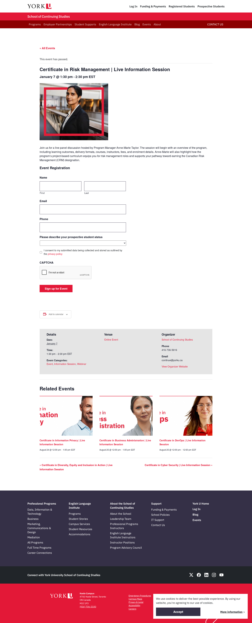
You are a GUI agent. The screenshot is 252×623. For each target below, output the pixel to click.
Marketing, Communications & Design (39, 528)
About (157, 24)
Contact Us (158, 525)
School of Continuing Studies (48, 16)
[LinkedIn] (206, 575)
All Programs (35, 542)
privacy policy (55, 254)
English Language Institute (115, 24)
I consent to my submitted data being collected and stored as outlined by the (83, 252)
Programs (35, 24)
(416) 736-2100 (88, 606)
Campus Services (79, 524)
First (42, 193)
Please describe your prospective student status (71, 237)
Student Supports (85, 24)
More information (231, 612)
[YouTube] (221, 575)
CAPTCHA (46, 262)
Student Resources (80, 529)
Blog (137, 24)
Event (50, 364)
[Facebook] (199, 575)
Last (86, 193)
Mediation (33, 537)
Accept (178, 612)
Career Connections (39, 552)
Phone (44, 219)
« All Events (47, 48)
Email (43, 201)
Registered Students (182, 6)
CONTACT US (215, 24)
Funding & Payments (153, 6)
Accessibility (134, 605)
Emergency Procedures (140, 595)
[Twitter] (191, 575)
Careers (132, 608)
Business (33, 519)
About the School (120, 513)
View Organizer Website (175, 366)
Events (146, 24)
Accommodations (79, 534)
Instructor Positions (122, 542)
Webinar (81, 364)
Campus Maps (135, 598)
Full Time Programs (39, 547)
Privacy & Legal (136, 602)
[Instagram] (214, 575)
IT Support (157, 520)
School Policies (160, 514)
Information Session (65, 364)
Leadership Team (120, 519)
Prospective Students (211, 6)
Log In (133, 6)
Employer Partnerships (58, 24)
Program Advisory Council (126, 547)
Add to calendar (56, 314)
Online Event (111, 339)
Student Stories (78, 519)
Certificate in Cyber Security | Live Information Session (178, 465)
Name (43, 177)
